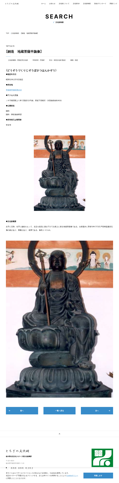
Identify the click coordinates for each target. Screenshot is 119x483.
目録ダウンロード (100, 3)
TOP (7, 33)
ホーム (43, 3)
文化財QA (76, 3)
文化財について (64, 3)
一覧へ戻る (59, 411)
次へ (97, 411)
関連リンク (113, 3)
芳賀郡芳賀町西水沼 (14, 90)
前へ (22, 411)
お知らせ (52, 3)
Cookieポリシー (72, 475)
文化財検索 (87, 3)
